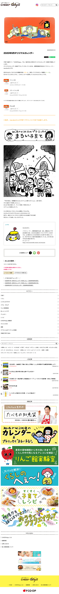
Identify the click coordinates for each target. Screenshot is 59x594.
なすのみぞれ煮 (13, 385)
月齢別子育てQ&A (5, 333)
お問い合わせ (5, 543)
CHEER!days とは (7, 537)
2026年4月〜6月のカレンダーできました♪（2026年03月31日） (22, 283)
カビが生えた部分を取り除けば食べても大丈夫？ (21, 371)
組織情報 (4, 540)
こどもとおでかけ (12, 366)
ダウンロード (15, 82)
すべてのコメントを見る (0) (20, 272)
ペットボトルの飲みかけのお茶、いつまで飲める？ (22, 393)
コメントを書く (9, 272)
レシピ (10, 387)
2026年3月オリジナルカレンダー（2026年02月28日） (19, 285)
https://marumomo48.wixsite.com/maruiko (34, 242)
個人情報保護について (7, 546)
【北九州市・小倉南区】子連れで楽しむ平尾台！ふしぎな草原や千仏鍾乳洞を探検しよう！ (32, 364)
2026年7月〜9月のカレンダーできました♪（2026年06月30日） (22, 280)
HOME (10, 584)
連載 (2, 326)
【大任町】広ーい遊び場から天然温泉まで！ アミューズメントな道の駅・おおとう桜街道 (32, 378)
